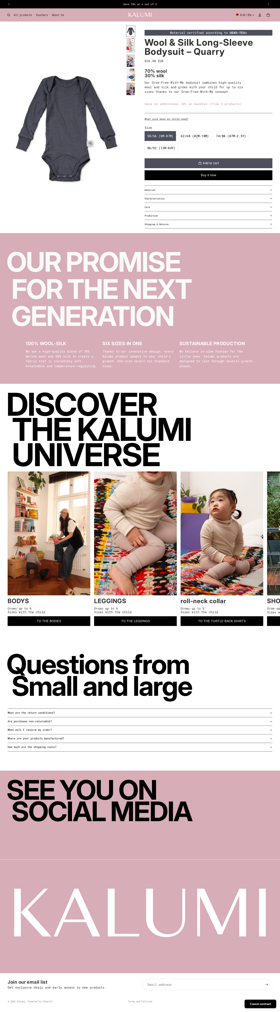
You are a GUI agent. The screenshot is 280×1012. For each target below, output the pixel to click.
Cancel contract (260, 1004)
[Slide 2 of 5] (130, 45)
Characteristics (155, 198)
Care (147, 207)
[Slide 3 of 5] (130, 60)
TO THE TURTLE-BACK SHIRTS (222, 621)
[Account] (260, 15)
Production (151, 215)
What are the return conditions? (31, 712)
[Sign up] (267, 985)
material (150, 189)
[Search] (9, 15)
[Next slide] (268, 4)
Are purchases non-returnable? (30, 721)
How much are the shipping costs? (32, 747)
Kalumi (21, 1001)
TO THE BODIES (49, 621)
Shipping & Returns (157, 224)
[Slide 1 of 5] (130, 31)
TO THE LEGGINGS (135, 621)
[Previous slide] (9, 4)
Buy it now (208, 175)
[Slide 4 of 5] (130, 74)
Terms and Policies (140, 1001)
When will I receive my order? (30, 730)
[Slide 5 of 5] (130, 89)
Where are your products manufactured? (36, 738)
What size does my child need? (166, 119)
